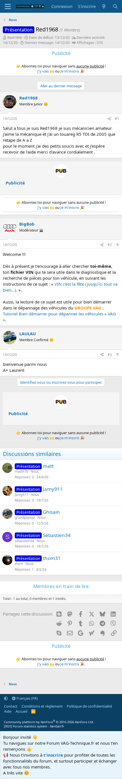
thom (19, 563)
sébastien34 (24, 540)
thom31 (52, 558)
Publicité (15, 183)
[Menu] (7, 6)
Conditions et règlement (42, 706)
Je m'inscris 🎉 (72, 71)
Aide (7, 711)
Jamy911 (53, 489)
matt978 (21, 471)
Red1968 (14, 37)
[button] (6, 698)
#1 (117, 118)
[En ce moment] (104, 6)
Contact (10, 706)
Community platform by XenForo (49, 722)
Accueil (21, 711)
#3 (110, 354)
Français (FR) (27, 698)
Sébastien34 (57, 535)
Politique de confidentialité (89, 706)
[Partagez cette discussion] (109, 119)
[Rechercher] (115, 6)
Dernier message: (47, 42)
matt (48, 466)
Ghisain (51, 512)
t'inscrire (53, 755)
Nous (35, 471)
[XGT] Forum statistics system (34, 726)
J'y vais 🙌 (45, 71)
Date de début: (49, 37)
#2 (110, 244)
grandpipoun (25, 517)
